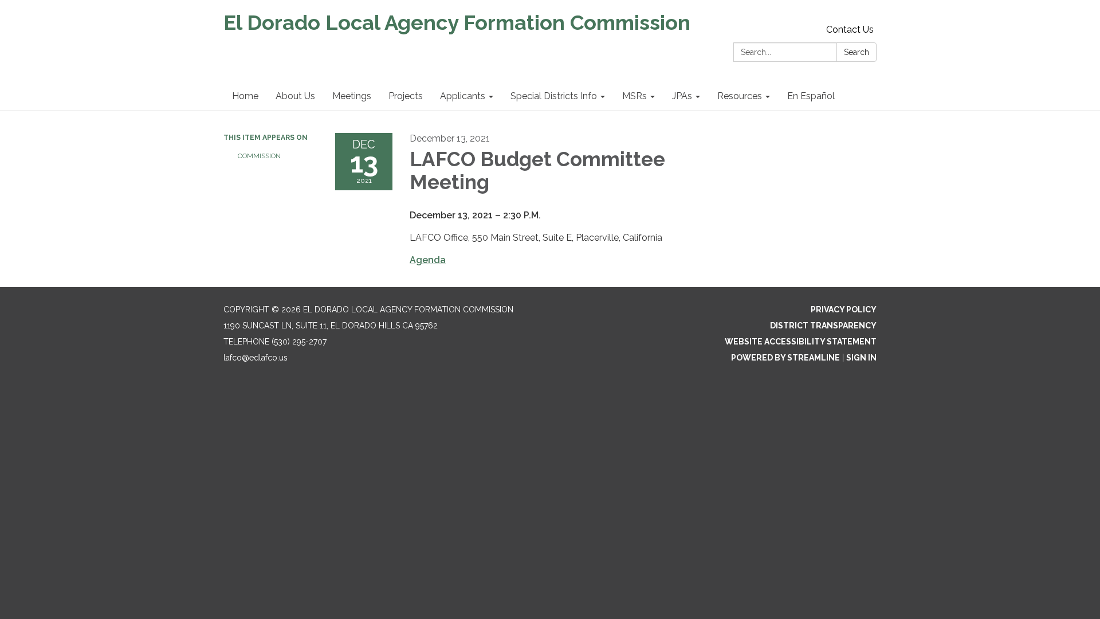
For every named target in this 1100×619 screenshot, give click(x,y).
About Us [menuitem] (295, 96)
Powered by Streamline (785, 357)
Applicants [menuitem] (462, 96)
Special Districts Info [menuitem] (553, 96)
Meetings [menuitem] (351, 96)
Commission (259, 156)
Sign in (861, 357)
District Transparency (823, 325)
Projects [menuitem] (405, 96)
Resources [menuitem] (739, 96)
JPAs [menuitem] (682, 96)
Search (856, 52)
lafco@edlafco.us (255, 357)
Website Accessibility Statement (801, 341)
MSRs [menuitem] (634, 96)
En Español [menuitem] (811, 96)
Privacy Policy (844, 309)
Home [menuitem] (245, 96)
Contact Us (850, 29)
